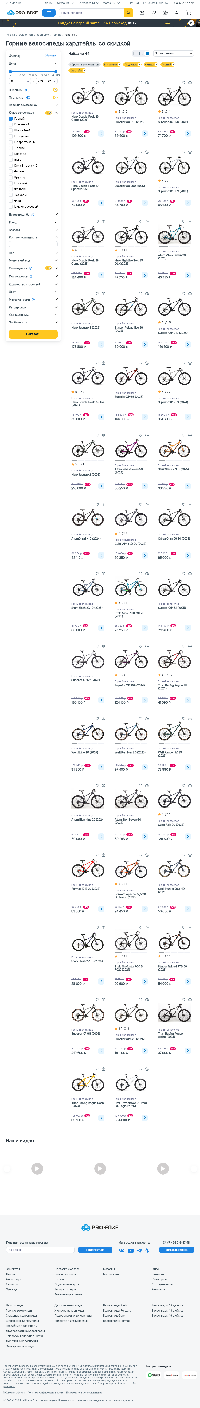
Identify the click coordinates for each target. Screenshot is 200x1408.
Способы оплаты (65, 1274)
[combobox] (173, 53)
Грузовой (20, 183)
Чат (137, 3)
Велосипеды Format (116, 1320)
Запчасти (12, 1284)
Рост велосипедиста (23, 237)
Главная (10, 35)
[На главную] (22, 12)
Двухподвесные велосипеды (25, 1331)
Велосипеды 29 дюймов (168, 1305)
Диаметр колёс (19, 214)
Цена (12, 63)
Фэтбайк (20, 189)
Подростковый (24, 142)
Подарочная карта (66, 1284)
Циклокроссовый (26, 206)
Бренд (13, 222)
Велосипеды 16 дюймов (168, 1315)
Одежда (11, 1289)
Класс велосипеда (21, 112)
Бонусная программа (68, 1294)
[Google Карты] (189, 1375)
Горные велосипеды (19, 1310)
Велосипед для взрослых (71, 1320)
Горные (57, 35)
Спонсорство (160, 1279)
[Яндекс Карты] (171, 1375)
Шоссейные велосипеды (22, 1320)
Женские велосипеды (69, 1310)
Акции (49, 3)
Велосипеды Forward (117, 1310)
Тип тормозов (18, 276)
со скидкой (43, 35)
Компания (62, 3)
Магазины (109, 3)
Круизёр (20, 177)
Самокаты (13, 1269)
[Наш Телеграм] (139, 1250)
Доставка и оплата (66, 1269)
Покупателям (86, 3)
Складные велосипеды (21, 1315)
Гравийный (21, 124)
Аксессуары (14, 1279)
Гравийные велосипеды (22, 1326)
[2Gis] (153, 1375)
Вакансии (158, 1274)
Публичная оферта (13, 1392)
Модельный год (19, 260)
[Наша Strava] (147, 1250)
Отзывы (59, 1279)
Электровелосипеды (20, 1346)
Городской (21, 136)
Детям (10, 1274)
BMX (17, 159)
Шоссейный (22, 130)
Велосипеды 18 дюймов (168, 1310)
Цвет (12, 291)
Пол (11, 253)
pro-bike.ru (9, 1386)
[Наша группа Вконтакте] (121, 1250)
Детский (20, 148)
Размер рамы (17, 307)
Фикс (17, 201)
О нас (155, 1269)
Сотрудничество (163, 1284)
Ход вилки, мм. (19, 314)
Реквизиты (159, 1289)
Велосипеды (26, 35)
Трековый (21, 195)
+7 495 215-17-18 (183, 3)
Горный (19, 118)
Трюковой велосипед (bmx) (24, 1336)
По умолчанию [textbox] (165, 53)
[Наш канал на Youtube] (131, 1250)
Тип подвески (18, 268)
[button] (100, 23)
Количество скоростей (24, 284)
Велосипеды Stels (115, 1305)
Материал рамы (19, 299)
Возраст (14, 230)
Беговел (20, 154)
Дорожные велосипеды (22, 1341)
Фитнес (19, 171)
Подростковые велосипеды (73, 1315)
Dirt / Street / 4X (25, 165)
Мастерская (111, 1274)
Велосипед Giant (114, 1315)
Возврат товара (65, 1289)
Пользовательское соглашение (84, 1392)
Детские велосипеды (68, 1305)
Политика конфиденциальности (45, 1392)
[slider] (10, 71)
